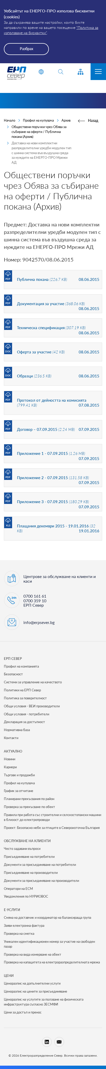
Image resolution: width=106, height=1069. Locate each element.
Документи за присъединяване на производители (41, 880)
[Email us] (59, 1042)
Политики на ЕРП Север (22, 690)
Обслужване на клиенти (27, 841)
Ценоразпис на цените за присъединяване (35, 991)
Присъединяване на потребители (29, 856)
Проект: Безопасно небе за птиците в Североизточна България (52, 828)
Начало (9, 120)
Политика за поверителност (25, 698)
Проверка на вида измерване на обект (32, 954)
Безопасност (13, 674)
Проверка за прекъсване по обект (29, 807)
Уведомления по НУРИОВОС (26, 896)
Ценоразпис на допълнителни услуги (32, 983)
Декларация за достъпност (24, 722)
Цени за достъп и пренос (22, 1012)
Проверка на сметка (19, 933)
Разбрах (26, 48)
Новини (9, 759)
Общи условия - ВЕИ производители (32, 706)
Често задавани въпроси (22, 848)
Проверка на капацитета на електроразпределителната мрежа (52, 962)
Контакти (11, 738)
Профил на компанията (21, 666)
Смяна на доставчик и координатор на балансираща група (47, 917)
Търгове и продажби (19, 775)
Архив (65, 120)
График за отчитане (18, 791)
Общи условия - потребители (26, 714)
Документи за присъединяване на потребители (40, 864)
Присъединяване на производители (31, 872)
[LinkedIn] (47, 1042)
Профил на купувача (38, 120)
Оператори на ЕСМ (18, 888)
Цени (9, 975)
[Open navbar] (98, 71)
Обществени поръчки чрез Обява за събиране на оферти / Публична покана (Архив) (39, 132)
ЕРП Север (13, 658)
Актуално (13, 751)
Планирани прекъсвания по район (29, 799)
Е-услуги (12, 910)
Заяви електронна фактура (24, 925)
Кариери (10, 767)
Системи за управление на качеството (33, 682)
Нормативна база (17, 730)
